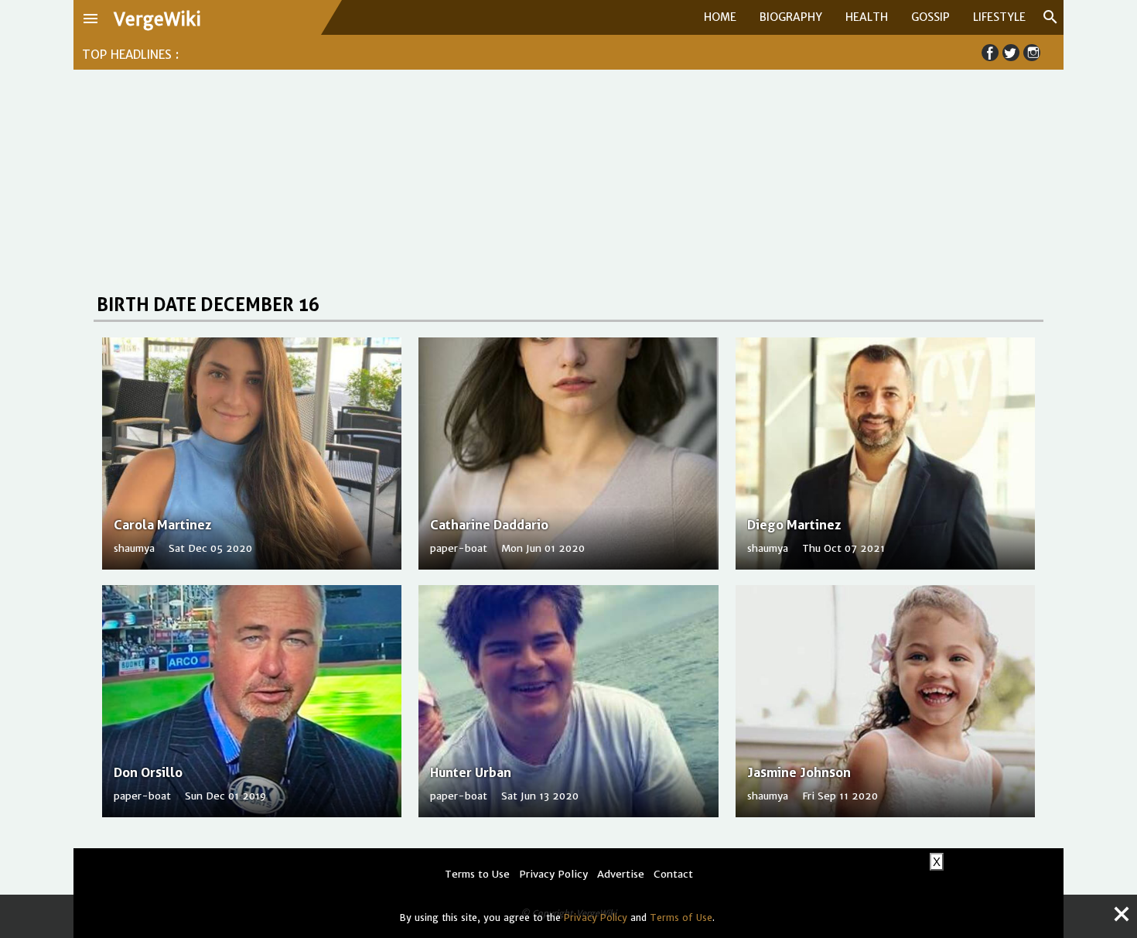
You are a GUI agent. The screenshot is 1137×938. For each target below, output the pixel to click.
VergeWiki (157, 19)
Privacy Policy (595, 917)
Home (720, 17)
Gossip (930, 17)
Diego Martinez (794, 524)
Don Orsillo (148, 772)
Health (866, 17)
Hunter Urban (470, 772)
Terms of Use (681, 917)
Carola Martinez (162, 524)
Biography (791, 17)
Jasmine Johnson (799, 772)
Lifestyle (999, 17)
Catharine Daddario (489, 524)
